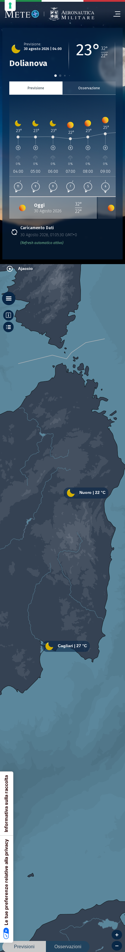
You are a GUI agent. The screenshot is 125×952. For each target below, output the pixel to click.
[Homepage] (22, 14)
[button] (55, 75)
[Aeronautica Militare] (71, 14)
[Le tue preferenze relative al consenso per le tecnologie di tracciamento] (10, 5)
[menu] (114, 14)
